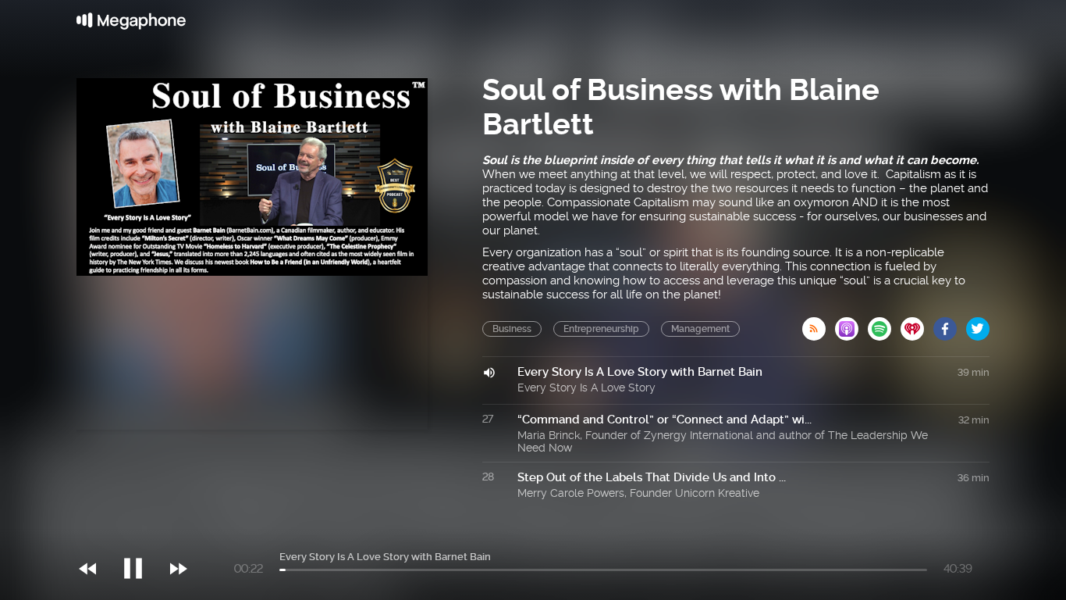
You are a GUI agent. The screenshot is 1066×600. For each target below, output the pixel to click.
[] (140, 537)
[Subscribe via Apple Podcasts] (851, 324)
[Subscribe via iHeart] (917, 324)
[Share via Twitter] (978, 324)
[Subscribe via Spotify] (884, 324)
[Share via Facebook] (949, 324)
